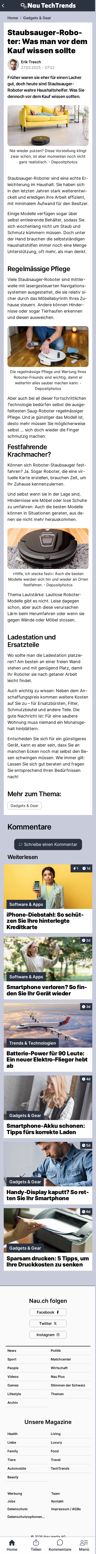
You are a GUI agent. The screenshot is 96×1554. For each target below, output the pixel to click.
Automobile (16, 1468)
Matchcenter (61, 1359)
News (11, 1350)
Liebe (11, 1442)
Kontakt (57, 1501)
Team (55, 1493)
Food (55, 1451)
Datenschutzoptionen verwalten (27, 1517)
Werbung (14, 1493)
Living (56, 1434)
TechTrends (60, 1468)
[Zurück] (3, 5)
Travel (56, 1460)
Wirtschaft (59, 1368)
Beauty (12, 1477)
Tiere (11, 1460)
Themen (57, 1394)
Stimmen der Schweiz (68, 1385)
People (12, 1368)
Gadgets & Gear (37, 17)
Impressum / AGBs (66, 1509)
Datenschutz (17, 1509)
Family (12, 1451)
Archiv (12, 1403)
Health (12, 1434)
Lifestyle (14, 1394)
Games (13, 1385)
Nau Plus (58, 1376)
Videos (13, 1376)
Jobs (11, 1501)
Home (12, 17)
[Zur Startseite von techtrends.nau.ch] (48, 5)
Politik (56, 1350)
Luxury (56, 1442)
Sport (11, 1359)
